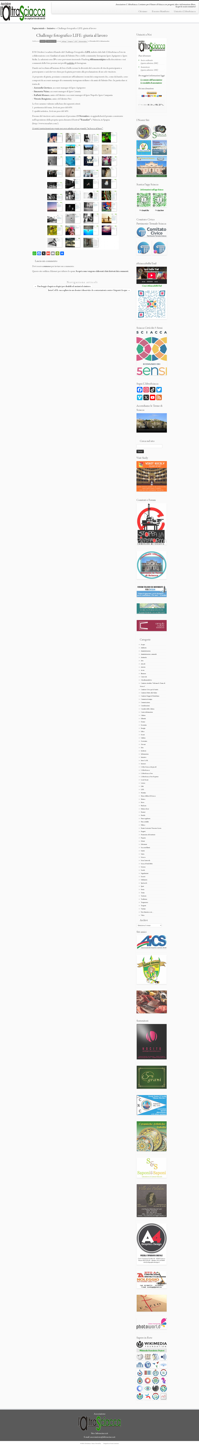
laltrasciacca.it (101, 1433)
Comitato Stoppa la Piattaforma (150, 696)
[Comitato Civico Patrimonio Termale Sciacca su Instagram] (159, 247)
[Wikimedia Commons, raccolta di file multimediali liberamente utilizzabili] (139, 1372)
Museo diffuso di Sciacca (148, 796)
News (142, 802)
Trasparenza (144, 902)
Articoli (143, 664)
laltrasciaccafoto (105, 41)
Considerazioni (145, 706)
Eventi (143, 735)
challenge (64, 41)
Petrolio (143, 815)
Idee (142, 748)
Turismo (143, 909)
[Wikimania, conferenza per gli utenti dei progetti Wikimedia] (147, 1396)
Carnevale (144, 677)
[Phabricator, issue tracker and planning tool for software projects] (147, 1388)
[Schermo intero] (164, 281)
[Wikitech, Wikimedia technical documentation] (139, 1388)
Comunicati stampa (146, 699)
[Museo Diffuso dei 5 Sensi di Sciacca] (151, 353)
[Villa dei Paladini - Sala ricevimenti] (152, 1200)
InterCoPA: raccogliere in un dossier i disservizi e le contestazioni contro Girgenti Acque (89, 290)
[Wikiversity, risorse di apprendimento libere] (139, 1364)
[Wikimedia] (151, 1344)
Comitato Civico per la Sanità (149, 690)
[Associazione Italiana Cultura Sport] (152, 942)
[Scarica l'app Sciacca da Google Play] (143, 200)
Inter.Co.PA (144, 760)
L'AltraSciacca (145, 770)
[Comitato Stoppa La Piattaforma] (152, 524)
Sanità (143, 851)
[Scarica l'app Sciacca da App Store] (159, 200)
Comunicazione (145, 702)
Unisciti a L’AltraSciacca (185, 11)
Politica (143, 825)
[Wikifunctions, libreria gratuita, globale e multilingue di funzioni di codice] (163, 1372)
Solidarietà (144, 880)
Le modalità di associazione (151, 82)
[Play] (139, 281)
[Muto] (160, 281)
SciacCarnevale (145, 860)
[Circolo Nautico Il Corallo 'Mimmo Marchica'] (152, 1105)
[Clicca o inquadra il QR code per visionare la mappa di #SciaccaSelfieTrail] (151, 304)
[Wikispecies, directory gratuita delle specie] (155, 1372)
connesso (46, 266)
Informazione (145, 754)
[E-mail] (59, 5)
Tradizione (144, 899)
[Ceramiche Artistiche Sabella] (152, 1136)
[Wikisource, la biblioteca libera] (147, 1364)
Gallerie (143, 738)
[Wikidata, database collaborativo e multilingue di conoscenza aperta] (147, 1372)
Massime (143, 793)
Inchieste (143, 751)
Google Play (145, 210)
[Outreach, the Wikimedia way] (139, 1396)
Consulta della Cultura (147, 709)
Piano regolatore (145, 818)
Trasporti (143, 906)
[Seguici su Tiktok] (70, 5)
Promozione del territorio (148, 835)
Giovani (143, 744)
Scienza (143, 867)
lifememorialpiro (83, 41)
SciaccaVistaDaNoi (146, 864)
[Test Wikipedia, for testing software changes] (155, 1388)
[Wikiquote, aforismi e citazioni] (163, 1356)
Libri (142, 786)
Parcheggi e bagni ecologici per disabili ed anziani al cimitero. (62, 286)
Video (142, 915)
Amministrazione (146, 651)
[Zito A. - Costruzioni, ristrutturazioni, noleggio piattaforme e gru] (152, 1279)
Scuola (143, 870)
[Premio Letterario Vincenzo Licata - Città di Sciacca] (159, 147)
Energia (143, 728)
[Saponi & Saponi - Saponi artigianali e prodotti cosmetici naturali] (152, 1168)
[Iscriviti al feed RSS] (55, 5)
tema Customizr (115, 1443)
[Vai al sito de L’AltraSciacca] (151, 46)
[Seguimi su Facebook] (62, 5)
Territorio (143, 896)
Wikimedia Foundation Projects (151, 1350)
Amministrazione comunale (149, 654)
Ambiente (144, 648)
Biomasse (143, 673)
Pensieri (143, 812)
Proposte (143, 838)
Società (143, 877)
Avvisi (142, 670)
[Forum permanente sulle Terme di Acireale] (152, 608)
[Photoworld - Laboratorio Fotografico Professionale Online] (151, 1323)
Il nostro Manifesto (160, 11)
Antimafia (144, 657)
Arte (142, 661)
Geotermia (144, 741)
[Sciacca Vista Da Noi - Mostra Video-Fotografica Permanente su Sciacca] (159, 131)
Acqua (143, 644)
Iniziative (51, 28)
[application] (151, 275)
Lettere (143, 783)
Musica (143, 799)
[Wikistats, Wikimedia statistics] (163, 1396)
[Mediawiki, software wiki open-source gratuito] (147, 1380)
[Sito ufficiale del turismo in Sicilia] (151, 476)
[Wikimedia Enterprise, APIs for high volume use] (163, 1380)
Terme (143, 893)
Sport (142, 886)
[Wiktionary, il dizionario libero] (147, 1356)
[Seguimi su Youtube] (77, 5)
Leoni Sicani (144, 780)
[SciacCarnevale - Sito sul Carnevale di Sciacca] (143, 147)
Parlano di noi (145, 809)
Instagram (70, 41)
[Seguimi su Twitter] (73, 5)
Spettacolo (144, 883)
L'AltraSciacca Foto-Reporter (149, 777)
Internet (143, 764)
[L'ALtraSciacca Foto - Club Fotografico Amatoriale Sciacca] (143, 131)
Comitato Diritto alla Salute (149, 693)
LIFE (76, 41)
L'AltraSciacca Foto (51, 41)
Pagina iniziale (38, 28)
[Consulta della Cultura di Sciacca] (152, 625)
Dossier (143, 722)
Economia (144, 725)
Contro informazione (147, 712)
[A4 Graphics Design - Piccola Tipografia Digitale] (152, 1244)
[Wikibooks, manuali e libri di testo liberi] (155, 1356)
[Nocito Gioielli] (152, 1041)
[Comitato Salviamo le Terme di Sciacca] (152, 565)
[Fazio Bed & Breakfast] (152, 1303)
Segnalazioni (144, 873)
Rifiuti (143, 841)
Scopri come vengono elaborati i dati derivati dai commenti (102, 271)
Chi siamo (142, 11)
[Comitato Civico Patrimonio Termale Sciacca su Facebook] (143, 247)
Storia (142, 889)
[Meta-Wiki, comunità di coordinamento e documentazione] (155, 1380)
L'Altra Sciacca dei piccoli (148, 767)
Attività (143, 667)
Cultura (143, 715)
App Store (160, 210)
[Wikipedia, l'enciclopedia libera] (139, 1356)
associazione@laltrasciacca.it (102, 1436)
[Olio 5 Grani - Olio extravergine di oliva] (152, 1077)
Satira (142, 854)
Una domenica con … (147, 912)
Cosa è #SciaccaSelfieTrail (152, 285)
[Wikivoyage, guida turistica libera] (155, 1364)
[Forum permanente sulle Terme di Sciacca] (151, 166)
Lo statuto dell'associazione (151, 79)
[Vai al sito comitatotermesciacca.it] (151, 232)
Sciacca (143, 857)
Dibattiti (143, 719)
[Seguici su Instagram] (66, 5)
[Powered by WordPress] (102, 1443)
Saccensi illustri (145, 848)
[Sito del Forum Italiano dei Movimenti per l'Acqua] (152, 591)
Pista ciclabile (145, 822)
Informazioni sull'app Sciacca (151, 189)
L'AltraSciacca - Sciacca (89, 1443)
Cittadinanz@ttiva (146, 680)
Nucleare (143, 806)
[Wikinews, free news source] (163, 1364)
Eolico (142, 731)
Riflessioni (144, 844)
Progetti (143, 831)
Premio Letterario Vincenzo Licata (151, 828)
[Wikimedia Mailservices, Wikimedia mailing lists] (155, 1396)
